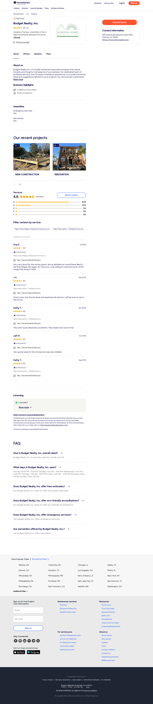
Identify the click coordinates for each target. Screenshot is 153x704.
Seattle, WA (83, 586)
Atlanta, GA (24, 565)
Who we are (106, 639)
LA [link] (28, 14)
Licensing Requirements (111, 626)
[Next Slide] (20, 184)
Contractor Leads (67, 646)
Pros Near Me (107, 619)
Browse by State (39, 559)
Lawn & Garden (36, 8)
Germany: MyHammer (62, 680)
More (47, 8)
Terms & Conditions (90, 690)
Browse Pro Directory (68, 609)
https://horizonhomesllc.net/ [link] (115, 40)
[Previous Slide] (14, 184)
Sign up (28, 628)
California (70, 686)
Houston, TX (53, 570)
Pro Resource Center (68, 643)
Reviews (38, 54)
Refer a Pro (106, 616)
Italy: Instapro (76, 680)
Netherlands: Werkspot (91, 680)
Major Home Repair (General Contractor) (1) (32, 229)
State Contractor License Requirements (28, 415)
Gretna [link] (34, 14)
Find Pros (63, 605)
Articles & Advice (57, 8)
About (16, 54)
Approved (20, 18)
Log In (122, 3)
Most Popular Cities (20, 559)
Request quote (119, 22)
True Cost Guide (108, 609)
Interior (17, 8)
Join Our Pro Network (68, 639)
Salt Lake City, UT (86, 581)
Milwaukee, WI (25, 576)
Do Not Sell (78, 686)
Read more (18, 79)
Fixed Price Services (68, 612)
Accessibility (87, 686)
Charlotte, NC (54, 565)
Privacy (63, 686)
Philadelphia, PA (26, 581)
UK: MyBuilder (106, 680)
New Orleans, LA (85, 576)
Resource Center (108, 612)
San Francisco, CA (56, 586)
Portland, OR (54, 581)
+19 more (16, 37)
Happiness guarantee (110, 657)
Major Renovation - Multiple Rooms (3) (68, 229)
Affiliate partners (108, 660)
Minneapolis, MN (55, 576)
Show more (24, 407)
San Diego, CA (25, 586)
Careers (105, 643)
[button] (31, 161)
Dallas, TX (111, 565)
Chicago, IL (83, 565)
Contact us (106, 653)
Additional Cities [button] (19, 591)
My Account (106, 605)
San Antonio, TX (114, 581)
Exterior (25, 8)
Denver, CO (24, 570)
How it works (107, 635)
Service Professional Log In (70, 635)
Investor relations (108, 650)
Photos (26, 54)
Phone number (23, 42)
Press (104, 646)
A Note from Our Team (110, 623)
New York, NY (113, 576)
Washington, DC (114, 586)
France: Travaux (47, 680)
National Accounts (67, 650)
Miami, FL (111, 570)
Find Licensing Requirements (51, 425)
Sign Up (134, 3)
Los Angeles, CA (85, 570)
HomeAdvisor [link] (18, 14)
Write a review (71, 195)
